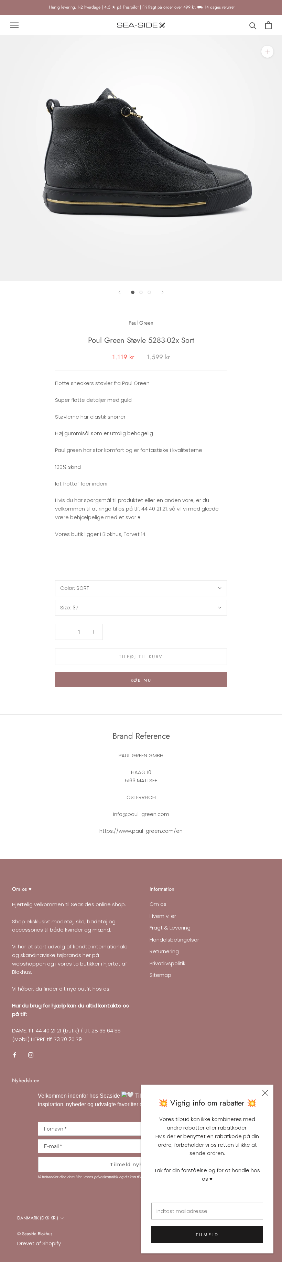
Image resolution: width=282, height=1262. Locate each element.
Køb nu (141, 680)
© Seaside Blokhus (34, 1233)
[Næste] (163, 292)
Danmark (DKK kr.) (37, 1218)
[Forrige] (119, 292)
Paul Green (141, 323)
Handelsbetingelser (174, 939)
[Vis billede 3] (149, 292)
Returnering (164, 951)
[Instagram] (30, 1055)
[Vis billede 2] (141, 292)
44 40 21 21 (48, 1030)
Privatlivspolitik (167, 963)
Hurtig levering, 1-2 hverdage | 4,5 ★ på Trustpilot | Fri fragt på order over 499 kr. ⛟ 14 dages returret (141, 7)
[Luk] (265, 1093)
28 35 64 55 (106, 1030)
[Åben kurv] (268, 25)
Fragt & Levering (170, 927)
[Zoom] (267, 52)
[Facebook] (14, 1055)
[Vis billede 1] (132, 292)
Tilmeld (207, 1234)
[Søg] (253, 25)
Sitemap (160, 975)
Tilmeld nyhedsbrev (138, 1164)
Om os (158, 904)
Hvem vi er (163, 916)
